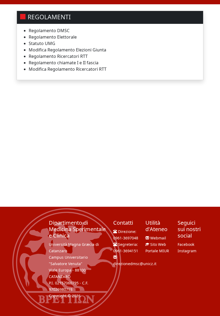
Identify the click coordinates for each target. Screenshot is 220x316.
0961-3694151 (125, 250)
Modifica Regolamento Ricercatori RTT (68, 69)
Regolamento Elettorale (53, 37)
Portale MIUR (157, 250)
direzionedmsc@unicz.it (134, 263)
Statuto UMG (42, 43)
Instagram (187, 250)
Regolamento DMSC (49, 30)
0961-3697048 (125, 237)
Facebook (186, 244)
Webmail (158, 237)
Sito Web (158, 244)
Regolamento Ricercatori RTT (58, 56)
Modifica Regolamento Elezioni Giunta (67, 50)
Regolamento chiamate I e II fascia (63, 63)
